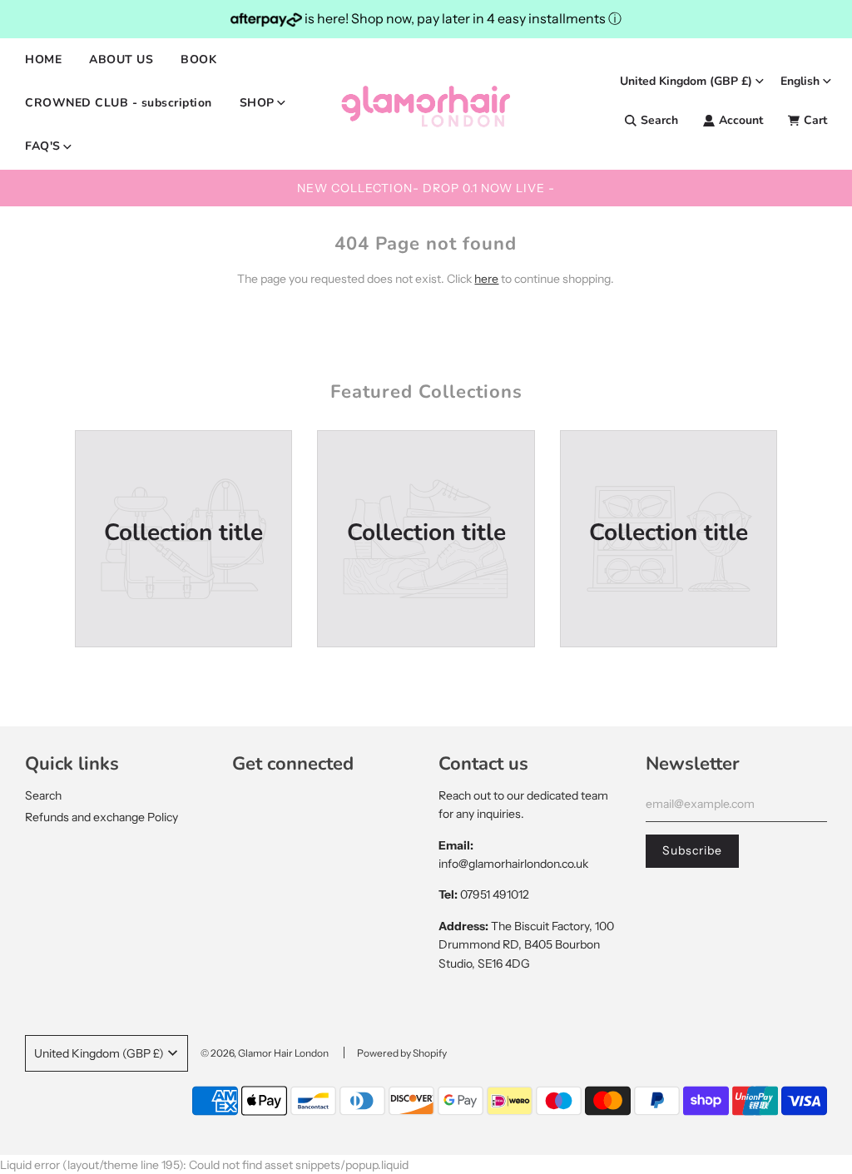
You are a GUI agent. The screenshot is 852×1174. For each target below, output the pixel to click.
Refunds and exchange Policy (101, 817)
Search (43, 795)
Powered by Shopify (402, 1053)
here (486, 278)
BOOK (198, 59)
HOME (43, 59)
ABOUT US (121, 59)
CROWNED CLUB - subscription (118, 103)
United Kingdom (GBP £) (686, 81)
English (800, 81)
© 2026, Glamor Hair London (265, 1053)
